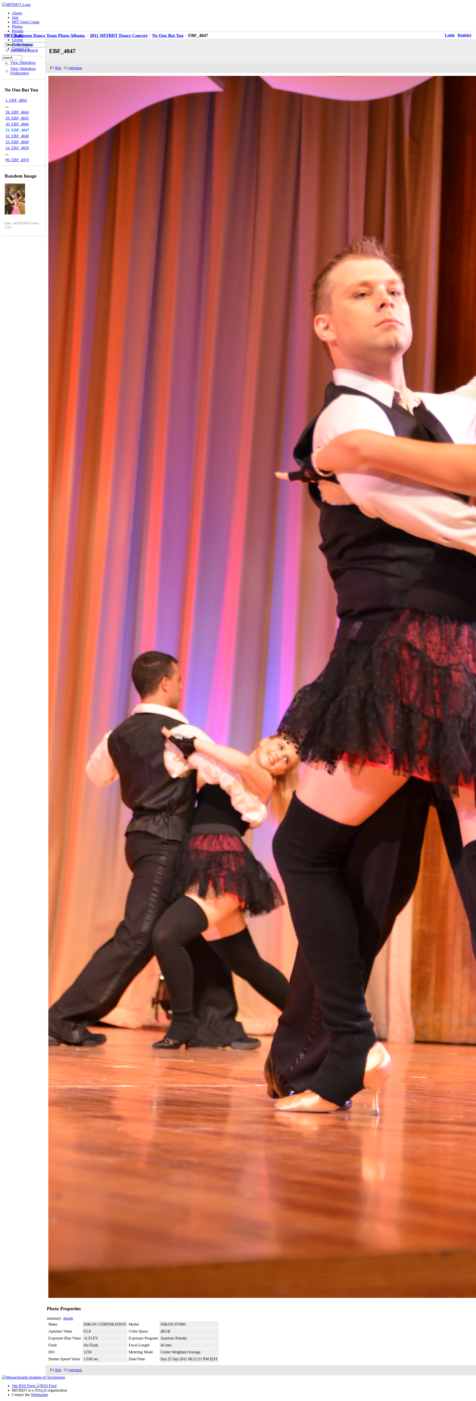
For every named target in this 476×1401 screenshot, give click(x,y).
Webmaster (39, 1395)
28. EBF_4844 (17, 112)
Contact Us (21, 49)
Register (465, 35)
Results (17, 31)
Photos (17, 26)
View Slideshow (23, 63)
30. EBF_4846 (17, 124)
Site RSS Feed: (24, 1386)
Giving (17, 40)
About (17, 13)
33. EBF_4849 (17, 142)
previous (75, 68)
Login (450, 35)
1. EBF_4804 (16, 100)
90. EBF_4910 (17, 160)
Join (15, 17)
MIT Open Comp (25, 22)
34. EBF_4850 (17, 148)
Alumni (18, 35)
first (58, 68)
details (68, 1318)
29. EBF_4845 (17, 118)
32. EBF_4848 (17, 136)
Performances (22, 44)
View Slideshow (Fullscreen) (23, 70)
